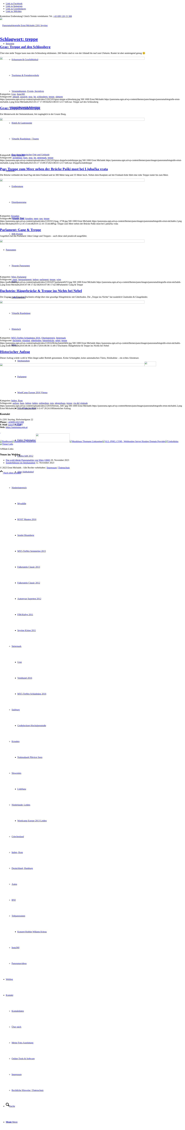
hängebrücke (48, 340)
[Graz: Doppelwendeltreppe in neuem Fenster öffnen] (72, 120)
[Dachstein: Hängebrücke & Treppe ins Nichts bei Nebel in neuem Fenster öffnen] (72, 302)
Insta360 (21, 94)
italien (35, 403)
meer (36, 218)
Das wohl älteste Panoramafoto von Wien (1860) (28, 460)
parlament (44, 279)
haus (22, 403)
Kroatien (15, 216)
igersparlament (25, 279)
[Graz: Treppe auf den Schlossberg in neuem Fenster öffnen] (72, 59)
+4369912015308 (16, 422)
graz (30, 96)
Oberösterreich (48, 338)
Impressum (52, 467)
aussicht (23, 96)
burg (25, 157)
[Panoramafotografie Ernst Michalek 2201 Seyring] (24, 25)
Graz (13, 94)
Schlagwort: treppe (19, 39)
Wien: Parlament (18, 277)
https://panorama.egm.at (16, 427)
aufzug (16, 403)
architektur (17, 157)
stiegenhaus (60, 403)
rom (52, 403)
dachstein (17, 340)
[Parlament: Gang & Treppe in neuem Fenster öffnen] (72, 241)
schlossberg (42, 96)
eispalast (26, 340)
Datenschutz (64, 467)
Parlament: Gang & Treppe (20, 230)
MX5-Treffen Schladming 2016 (25, 338)
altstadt (16, 96)
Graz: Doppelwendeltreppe (20, 108)
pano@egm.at (14, 424)
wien (59, 279)
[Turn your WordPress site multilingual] (24, 441)
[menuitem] (95, 606)
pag (41, 218)
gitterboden (36, 340)
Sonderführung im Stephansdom (20, 462)
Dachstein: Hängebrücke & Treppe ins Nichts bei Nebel (41, 291)
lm (35, 96)
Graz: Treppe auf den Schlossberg (25, 47)
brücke (16, 218)
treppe (51, 96)
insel (22, 218)
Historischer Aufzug (15, 352)
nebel (57, 340)
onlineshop (44, 403)
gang (15, 279)
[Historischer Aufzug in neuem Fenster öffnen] (72, 365)
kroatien (29, 218)
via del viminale (80, 403)
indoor (35, 279)
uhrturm (59, 96)
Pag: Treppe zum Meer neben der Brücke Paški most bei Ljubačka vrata (54, 169)
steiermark (42, 157)
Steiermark (61, 338)
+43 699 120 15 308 (62, 16)
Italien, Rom (17, 400)
